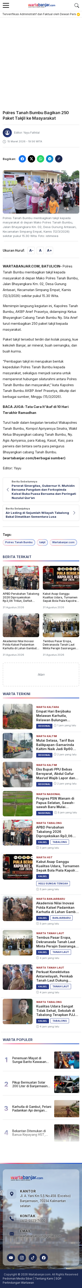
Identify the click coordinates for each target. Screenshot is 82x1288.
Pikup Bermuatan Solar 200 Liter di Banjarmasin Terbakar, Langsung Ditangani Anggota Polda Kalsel (30, 1084)
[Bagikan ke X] (31, 158)
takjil (42, 542)
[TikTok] (33, 1258)
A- (31, 250)
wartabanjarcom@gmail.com (40, 1236)
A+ (49, 250)
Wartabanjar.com (63, 542)
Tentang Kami (44, 1278)
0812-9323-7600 (32, 1221)
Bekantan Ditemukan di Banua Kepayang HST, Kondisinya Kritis (29, 1133)
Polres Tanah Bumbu (19, 542)
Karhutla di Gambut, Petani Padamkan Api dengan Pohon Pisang (31, 1108)
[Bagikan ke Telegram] (49, 158)
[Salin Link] (58, 158)
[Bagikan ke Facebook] (22, 158)
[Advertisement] (41, 61)
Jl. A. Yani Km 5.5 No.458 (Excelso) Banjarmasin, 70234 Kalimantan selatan (45, 1201)
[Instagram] (22, 1258)
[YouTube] (11, 1258)
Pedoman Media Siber (18, 1278)
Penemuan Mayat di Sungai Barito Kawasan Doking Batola (29, 1060)
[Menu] (6, 5)
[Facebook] (44, 1258)
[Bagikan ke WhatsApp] (40, 158)
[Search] (76, 5)
